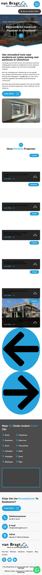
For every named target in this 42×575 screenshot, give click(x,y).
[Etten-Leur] (17, 440)
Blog (36, 551)
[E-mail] (5, 527)
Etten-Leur (22, 440)
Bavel (7, 446)
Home (5, 22)
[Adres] (5, 536)
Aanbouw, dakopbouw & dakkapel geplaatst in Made (15, 263)
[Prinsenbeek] (17, 445)
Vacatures (21, 551)
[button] (34, 155)
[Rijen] (17, 462)
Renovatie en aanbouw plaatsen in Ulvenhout (13, 321)
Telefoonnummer (17, 516)
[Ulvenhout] (3, 440)
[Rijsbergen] (3, 462)
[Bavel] (3, 445)
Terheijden (9, 456)
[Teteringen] (3, 451)
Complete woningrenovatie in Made (16, 175)
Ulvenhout (9, 440)
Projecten (30, 551)
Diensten (13, 551)
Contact (4, 554)
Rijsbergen (9, 462)
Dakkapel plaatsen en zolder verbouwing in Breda (15, 233)
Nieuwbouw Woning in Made (16, 205)
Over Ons (5, 551)
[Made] (17, 451)
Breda (7, 435)
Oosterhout (23, 435)
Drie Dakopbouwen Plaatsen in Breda (16, 292)
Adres (12, 534)
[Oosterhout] (17, 435)
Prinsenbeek (23, 446)
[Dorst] (17, 456)
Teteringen (9, 451)
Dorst (21, 456)
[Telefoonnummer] (5, 518)
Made (21, 451)
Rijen (20, 462)
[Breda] (3, 435)
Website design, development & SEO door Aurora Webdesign (21, 571)
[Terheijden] (3, 456)
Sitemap (32, 567)
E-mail (12, 525)
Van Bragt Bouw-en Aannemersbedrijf (16, 567)
